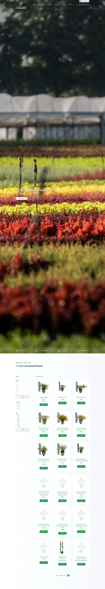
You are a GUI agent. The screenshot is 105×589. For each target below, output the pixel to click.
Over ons (49, 4)
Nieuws (63, 4)
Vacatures (56, 4)
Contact (70, 4)
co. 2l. (18, 404)
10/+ (18, 415)
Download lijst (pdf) (35, 198)
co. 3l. (18, 406)
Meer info (44, 404)
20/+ (18, 422)
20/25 (18, 426)
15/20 (18, 419)
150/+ (18, 421)
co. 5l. (18, 408)
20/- (18, 424)
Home (33, 4)
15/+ (18, 417)
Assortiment (41, 4)
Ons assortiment (21, 198)
